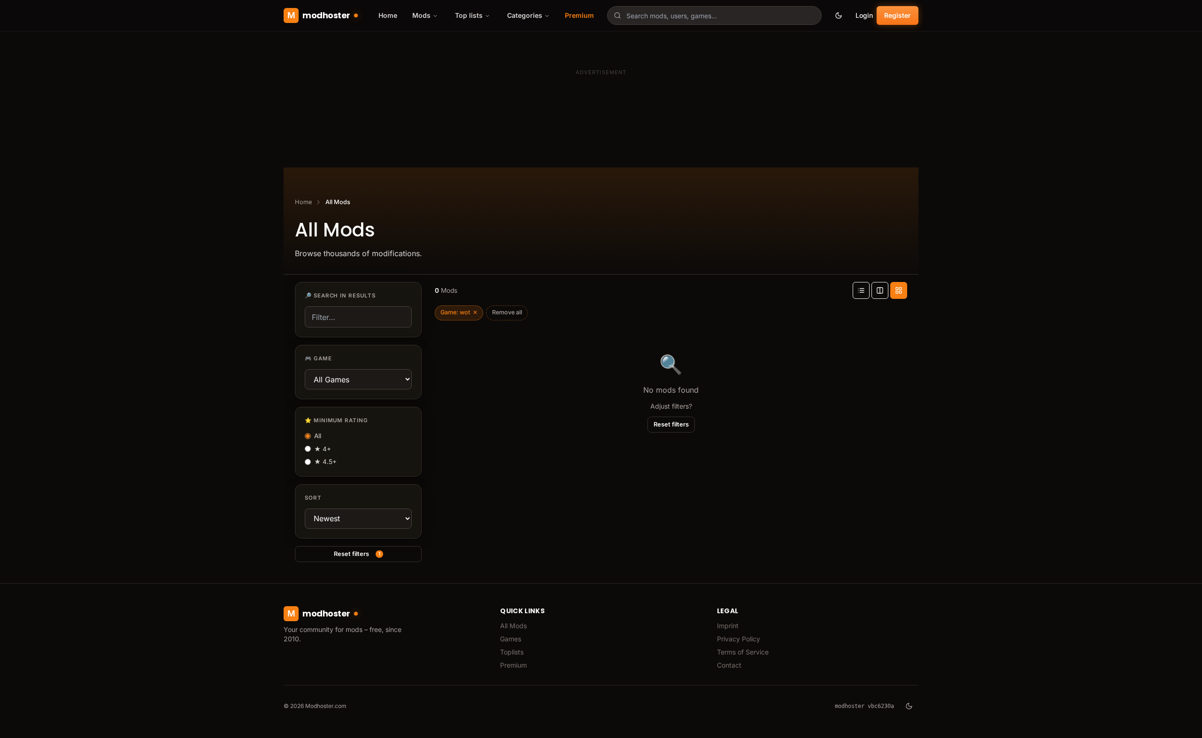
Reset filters (357, 553)
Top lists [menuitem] (469, 15)
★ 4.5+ (325, 461)
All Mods (513, 626)
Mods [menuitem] (421, 15)
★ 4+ (322, 449)
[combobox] (714, 15)
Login (864, 15)
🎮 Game (318, 358)
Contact (729, 665)
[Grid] (898, 290)
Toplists (512, 652)
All (317, 436)
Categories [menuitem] (524, 15)
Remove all (507, 312)
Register (897, 15)
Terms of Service (743, 652)
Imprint (728, 626)
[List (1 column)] (861, 290)
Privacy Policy (738, 639)
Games (510, 639)
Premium (579, 15)
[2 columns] (879, 290)
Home (387, 15)
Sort (313, 498)
